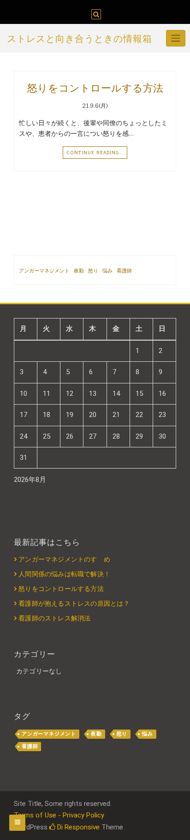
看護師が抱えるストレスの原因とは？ (74, 603)
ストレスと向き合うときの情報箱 (79, 38)
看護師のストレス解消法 (54, 618)
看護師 (124, 270)
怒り (93, 270)
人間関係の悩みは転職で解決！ (64, 574)
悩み (107, 270)
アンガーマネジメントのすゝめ (64, 559)
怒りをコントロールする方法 (95, 88)
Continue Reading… (95, 152)
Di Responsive (77, 827)
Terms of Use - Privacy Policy (59, 815)
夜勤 (79, 270)
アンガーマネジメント (44, 270)
